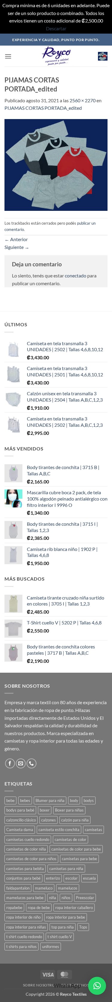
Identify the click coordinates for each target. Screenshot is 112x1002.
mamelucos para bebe (25, 897)
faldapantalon (18, 888)
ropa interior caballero (74, 907)
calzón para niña (75, 820)
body (74, 800)
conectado (75, 275)
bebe (10, 800)
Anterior (16, 239)
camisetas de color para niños (31, 858)
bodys (89, 800)
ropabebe (14, 907)
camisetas (93, 829)
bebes (25, 800)
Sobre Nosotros (40, 985)
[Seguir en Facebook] (10, 763)
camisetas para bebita (25, 868)
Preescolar (85, 897)
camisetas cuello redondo (27, 839)
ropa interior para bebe (65, 917)
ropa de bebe (39, 907)
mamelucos (67, 888)
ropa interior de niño (23, 917)
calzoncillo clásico (21, 820)
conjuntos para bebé (23, 878)
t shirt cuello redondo (24, 936)
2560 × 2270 (83, 100)
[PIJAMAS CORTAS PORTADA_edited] (56, 164)
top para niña (62, 927)
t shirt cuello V (59, 936)
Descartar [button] (56, 28)
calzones (48, 820)
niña (52, 897)
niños (66, 897)
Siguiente (16, 247)
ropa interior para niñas (26, 927)
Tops (83, 927)
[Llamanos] (31, 763)
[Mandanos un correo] (21, 763)
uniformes (50, 946)
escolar (71, 878)
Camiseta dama (19, 829)
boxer (45, 810)
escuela (89, 878)
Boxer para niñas (69, 810)
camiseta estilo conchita (59, 829)
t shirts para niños (21, 946)
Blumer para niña (50, 800)
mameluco (44, 888)
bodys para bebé (20, 810)
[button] (8, 56)
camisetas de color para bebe (76, 849)
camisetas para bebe (79, 858)
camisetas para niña (66, 868)
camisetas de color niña (26, 849)
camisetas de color (70, 839)
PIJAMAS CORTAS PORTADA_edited (43, 108)
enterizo (53, 878)
